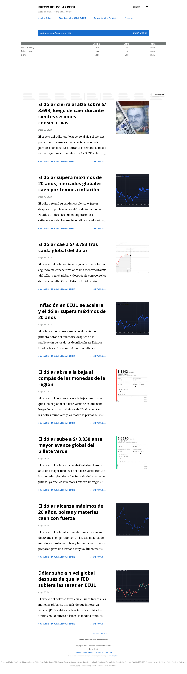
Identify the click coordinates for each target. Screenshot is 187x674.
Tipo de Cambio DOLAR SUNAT (72, 18)
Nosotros (129, 18)
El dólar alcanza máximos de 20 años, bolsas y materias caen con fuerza (70, 512)
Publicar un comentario (63, 161)
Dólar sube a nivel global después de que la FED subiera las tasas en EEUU (67, 579)
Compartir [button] (43, 161)
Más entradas (99, 633)
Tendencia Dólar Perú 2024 (105, 18)
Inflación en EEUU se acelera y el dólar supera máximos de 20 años (72, 311)
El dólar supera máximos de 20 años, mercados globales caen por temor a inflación (70, 183)
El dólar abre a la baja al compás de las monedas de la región (71, 378)
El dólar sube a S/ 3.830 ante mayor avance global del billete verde (70, 445)
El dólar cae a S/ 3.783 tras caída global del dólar (68, 247)
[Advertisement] (93, 74)
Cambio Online (44, 18)
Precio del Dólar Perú (56, 7)
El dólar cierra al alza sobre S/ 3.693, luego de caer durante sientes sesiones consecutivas (72, 113)
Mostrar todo (140, 33)
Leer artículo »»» (98, 161)
